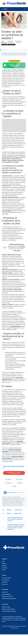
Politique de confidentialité (8, 609)
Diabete (8, 513)
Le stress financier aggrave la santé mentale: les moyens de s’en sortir (15, 519)
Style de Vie (4, 567)
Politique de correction (7, 596)
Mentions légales (6, 606)
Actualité (4, 44)
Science (4, 569)
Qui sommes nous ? (6, 577)
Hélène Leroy (4, 42)
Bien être (4, 563)
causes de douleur (7, 210)
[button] (25, 9)
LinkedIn (20, 482)
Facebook (9, 479)
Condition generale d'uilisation (9, 611)
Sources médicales (6, 594)
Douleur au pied (17, 513)
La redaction (5, 582)
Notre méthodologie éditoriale (9, 598)
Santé (3, 561)
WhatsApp (9, 482)
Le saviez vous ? (11, 44)
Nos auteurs (5, 584)
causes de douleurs (15, 326)
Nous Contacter (5, 580)
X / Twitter (20, 479)
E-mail (14, 486)
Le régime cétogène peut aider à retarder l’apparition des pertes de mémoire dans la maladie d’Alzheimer (15, 527)
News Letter (5, 592)
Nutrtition (4, 565)
